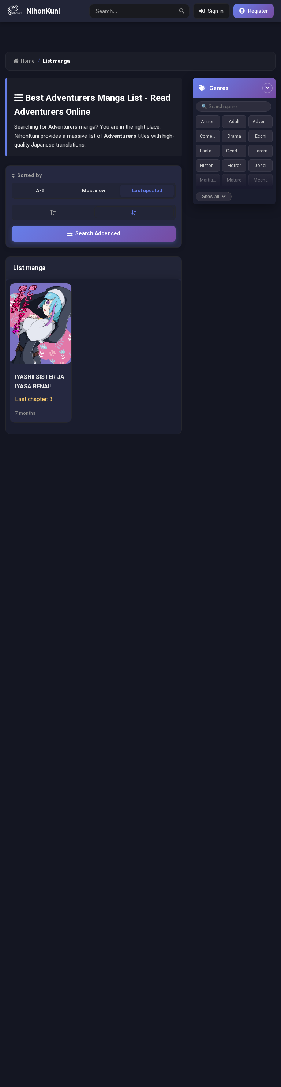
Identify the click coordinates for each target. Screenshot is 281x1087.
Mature (234, 180)
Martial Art (210, 180)
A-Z (40, 190)
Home (28, 61)
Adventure (262, 121)
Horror (234, 165)
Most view (93, 190)
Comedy (208, 136)
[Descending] (134, 212)
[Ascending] (53, 212)
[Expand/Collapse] (267, 88)
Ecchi (260, 136)
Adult (234, 121)
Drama (234, 136)
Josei (260, 165)
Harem (260, 150)
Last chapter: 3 (34, 399)
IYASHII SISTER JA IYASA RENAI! (39, 381)
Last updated (147, 190)
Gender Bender (236, 150)
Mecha (261, 180)
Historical (210, 165)
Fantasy (208, 150)
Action (208, 121)
